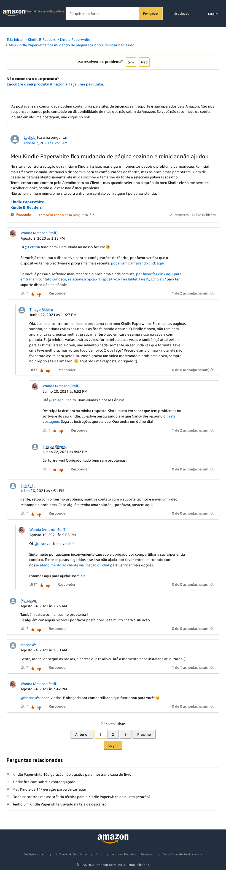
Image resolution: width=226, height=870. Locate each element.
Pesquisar (150, 13)
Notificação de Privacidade (71, 854)
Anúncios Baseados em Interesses (133, 854)
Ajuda (99, 854)
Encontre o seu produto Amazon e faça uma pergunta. (55, 84)
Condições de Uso (34, 854)
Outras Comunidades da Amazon (182, 854)
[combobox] (114, 13)
